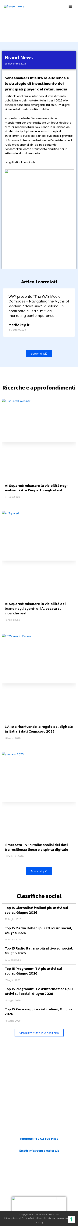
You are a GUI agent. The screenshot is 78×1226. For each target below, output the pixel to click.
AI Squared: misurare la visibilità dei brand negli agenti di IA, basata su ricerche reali (35, 608)
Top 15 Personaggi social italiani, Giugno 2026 (38, 1011)
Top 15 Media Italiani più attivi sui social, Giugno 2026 (38, 930)
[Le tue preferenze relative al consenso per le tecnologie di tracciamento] (71, 1219)
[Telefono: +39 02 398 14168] (39, 1133)
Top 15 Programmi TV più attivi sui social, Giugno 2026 (33, 971)
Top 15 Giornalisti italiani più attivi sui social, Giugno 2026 (36, 910)
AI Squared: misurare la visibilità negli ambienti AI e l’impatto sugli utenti (37, 488)
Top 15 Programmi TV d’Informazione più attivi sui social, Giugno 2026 (39, 991)
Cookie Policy (29, 1218)
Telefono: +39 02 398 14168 (39, 1138)
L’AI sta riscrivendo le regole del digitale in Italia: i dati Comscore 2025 (39, 729)
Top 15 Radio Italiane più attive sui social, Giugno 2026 (39, 951)
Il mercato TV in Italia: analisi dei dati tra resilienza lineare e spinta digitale (36, 847)
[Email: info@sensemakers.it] (21, 1145)
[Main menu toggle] (70, 7)
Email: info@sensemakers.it (39, 1150)
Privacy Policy (12, 1218)
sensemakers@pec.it (42, 1169)
